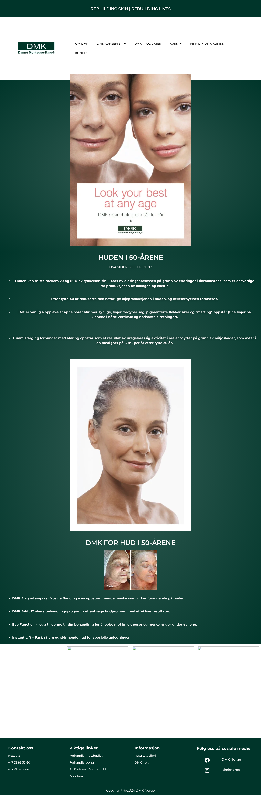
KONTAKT (82, 53)
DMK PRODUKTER (147, 43)
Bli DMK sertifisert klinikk (88, 769)
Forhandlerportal (82, 762)
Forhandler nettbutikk (86, 755)
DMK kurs (76, 776)
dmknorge (231, 770)
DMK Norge (231, 759)
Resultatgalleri (145, 755)
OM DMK (81, 43)
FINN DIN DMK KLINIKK (207, 43)
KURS (174, 43)
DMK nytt (142, 762)
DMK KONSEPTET (109, 43)
